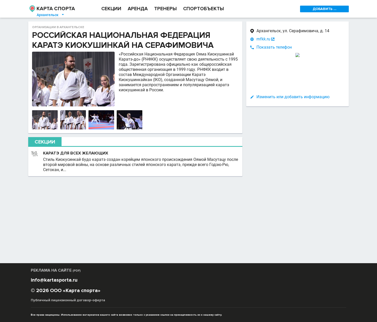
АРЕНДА (138, 9)
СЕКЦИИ (111, 9)
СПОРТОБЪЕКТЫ (203, 9)
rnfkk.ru (263, 39)
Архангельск (51, 15)
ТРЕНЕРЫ (165, 9)
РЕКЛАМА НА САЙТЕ (56, 270)
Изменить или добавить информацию (293, 96)
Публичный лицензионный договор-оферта (68, 300)
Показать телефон (274, 47)
